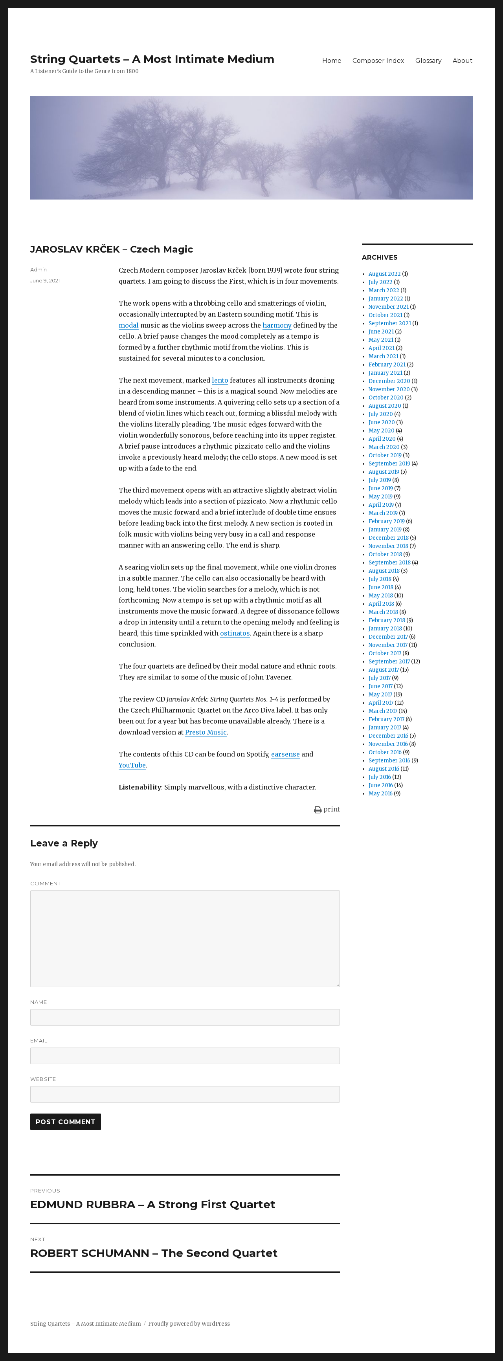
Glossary (428, 60)
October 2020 (386, 397)
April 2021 (382, 348)
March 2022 (384, 290)
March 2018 (383, 612)
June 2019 (381, 488)
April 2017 (381, 703)
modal (129, 325)
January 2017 (385, 727)
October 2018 (385, 554)
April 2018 (381, 604)
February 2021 (387, 364)
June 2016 (381, 785)
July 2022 (381, 282)
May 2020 (382, 430)
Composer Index (378, 60)
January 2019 (385, 529)
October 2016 (385, 752)
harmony (277, 325)
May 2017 (380, 694)
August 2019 (384, 472)
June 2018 (381, 587)
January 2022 (386, 298)
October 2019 (385, 455)
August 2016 (384, 769)
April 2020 (382, 439)
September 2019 (389, 463)
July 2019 (380, 480)
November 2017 (388, 645)
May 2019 (381, 496)
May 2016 (381, 793)
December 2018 (389, 538)
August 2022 (385, 274)
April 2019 (381, 505)
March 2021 (383, 356)
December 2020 (389, 381)
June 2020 (382, 422)
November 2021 (389, 307)
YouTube (132, 765)
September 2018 (390, 562)
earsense (285, 754)
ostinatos (235, 633)
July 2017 (380, 678)
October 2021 (385, 315)
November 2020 (389, 389)
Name (38, 1002)
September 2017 (389, 661)
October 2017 (385, 653)
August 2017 (384, 670)
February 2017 (386, 719)
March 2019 (383, 513)
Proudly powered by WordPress (189, 1324)
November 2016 (388, 744)
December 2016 (388, 736)
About (463, 60)
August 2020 (385, 406)
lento (220, 380)
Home (331, 60)
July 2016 (380, 777)
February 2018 (387, 620)
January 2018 (385, 628)
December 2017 (388, 637)
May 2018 (381, 595)
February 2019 (387, 521)
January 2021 (385, 373)
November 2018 (388, 546)
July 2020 (381, 414)
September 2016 (389, 760)
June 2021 (381, 331)
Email (39, 1040)
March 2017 (383, 711)
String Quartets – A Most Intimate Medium (152, 59)
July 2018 (380, 579)
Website (43, 1079)
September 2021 (390, 323)
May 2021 (381, 340)
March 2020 (384, 447)
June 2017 (381, 686)
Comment (45, 883)
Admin (38, 269)
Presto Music (206, 732)
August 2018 (384, 571)
